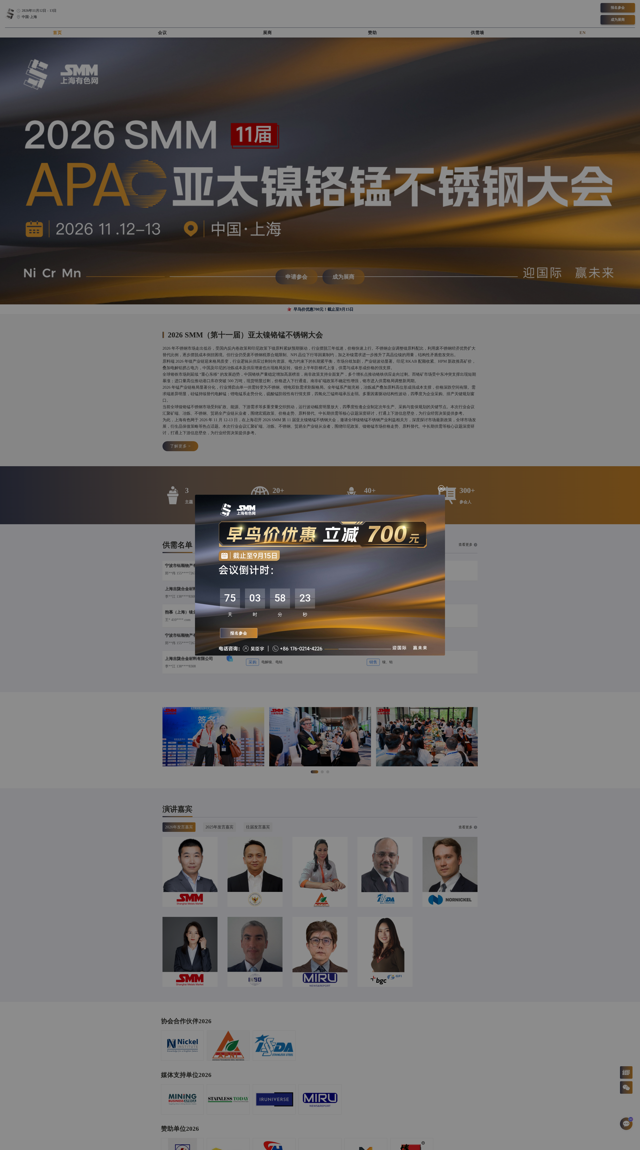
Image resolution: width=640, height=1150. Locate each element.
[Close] (441, 488)
